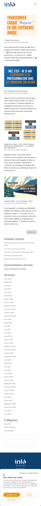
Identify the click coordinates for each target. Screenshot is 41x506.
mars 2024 (8, 373)
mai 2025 (7, 329)
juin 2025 (7, 326)
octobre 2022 (9, 394)
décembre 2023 (9, 384)
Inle (8, 42)
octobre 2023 (9, 390)
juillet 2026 (8, 282)
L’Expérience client (11, 40)
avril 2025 (7, 333)
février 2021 (8, 401)
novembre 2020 (10, 407)
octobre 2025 (9, 313)
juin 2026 (7, 286)
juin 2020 (7, 411)
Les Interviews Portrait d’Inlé (14, 249)
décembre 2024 (10, 346)
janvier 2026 (8, 302)
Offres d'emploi (10, 427)
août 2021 (7, 397)
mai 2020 (7, 414)
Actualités (24, 42)
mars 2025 (8, 336)
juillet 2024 (8, 363)
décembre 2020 (10, 404)
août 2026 (7, 279)
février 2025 (8, 340)
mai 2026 (7, 289)
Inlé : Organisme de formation (16, 91)
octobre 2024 (9, 353)
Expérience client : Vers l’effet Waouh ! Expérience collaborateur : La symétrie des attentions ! (19, 146)
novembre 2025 (10, 309)
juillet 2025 (8, 323)
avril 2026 (7, 292)
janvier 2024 (8, 380)
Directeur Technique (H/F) (13, 256)
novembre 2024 (10, 350)
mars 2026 (8, 296)
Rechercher (32, 232)
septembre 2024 (10, 356)
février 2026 (8, 299)
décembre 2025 (10, 306)
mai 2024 (7, 370)
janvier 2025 (8, 343)
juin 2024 (7, 367)
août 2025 (7, 319)
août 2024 (7, 360)
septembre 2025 (10, 316)
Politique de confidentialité (28, 473)
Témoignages (9, 431)
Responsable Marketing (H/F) (15, 259)
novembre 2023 (10, 387)
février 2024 (8, 377)
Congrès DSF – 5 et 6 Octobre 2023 (18, 201)
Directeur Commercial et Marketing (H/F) (19, 252)
